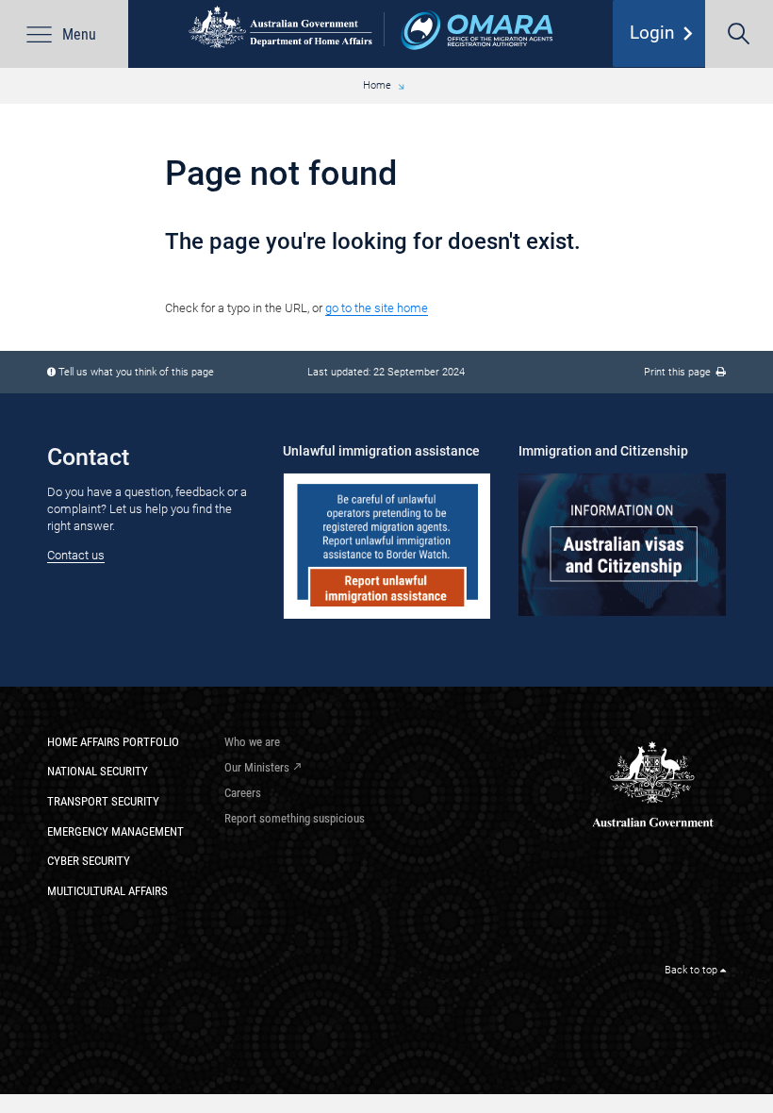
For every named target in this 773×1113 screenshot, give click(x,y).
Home (377, 85)
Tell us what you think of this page (136, 372)
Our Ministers (256, 767)
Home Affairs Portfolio (113, 742)
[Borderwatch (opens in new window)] (386, 546)
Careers (242, 793)
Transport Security (103, 801)
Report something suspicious (294, 818)
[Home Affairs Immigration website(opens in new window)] (622, 545)
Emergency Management (115, 831)
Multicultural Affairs (107, 891)
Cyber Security (88, 861)
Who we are (252, 742)
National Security (97, 771)
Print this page (680, 372)
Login (665, 33)
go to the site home (376, 308)
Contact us (76, 555)
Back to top (692, 970)
